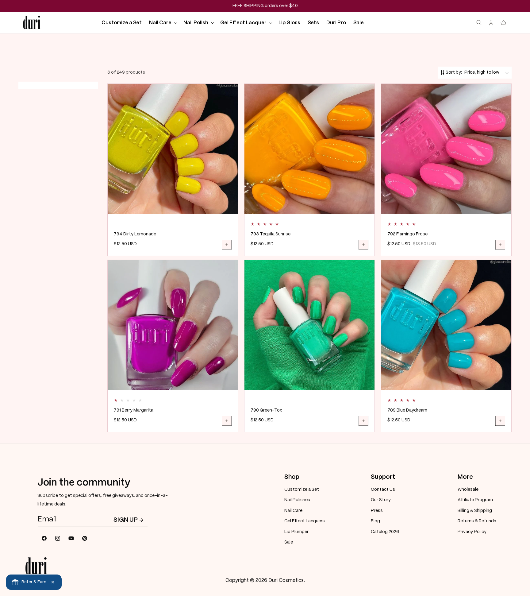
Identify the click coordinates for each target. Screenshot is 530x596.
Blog (375, 521)
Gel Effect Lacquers (304, 521)
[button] (162, 23)
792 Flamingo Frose (407, 234)
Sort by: (454, 72)
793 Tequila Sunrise (270, 234)
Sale (288, 542)
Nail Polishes (297, 500)
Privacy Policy (472, 532)
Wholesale (468, 489)
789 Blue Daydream (407, 410)
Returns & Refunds (477, 521)
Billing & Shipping (475, 511)
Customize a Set (301, 489)
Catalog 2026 (385, 532)
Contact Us (383, 489)
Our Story (381, 500)
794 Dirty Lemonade (135, 234)
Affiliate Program (475, 500)
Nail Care (293, 511)
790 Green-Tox (266, 410)
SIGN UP (125, 520)
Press (377, 511)
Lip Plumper (296, 532)
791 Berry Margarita (133, 410)
